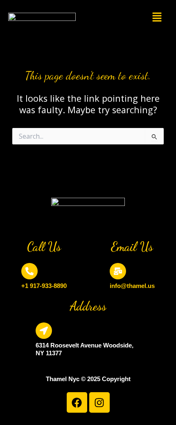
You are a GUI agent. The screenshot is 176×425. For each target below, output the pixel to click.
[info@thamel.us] (118, 271)
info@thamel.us (132, 285)
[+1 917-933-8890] (29, 271)
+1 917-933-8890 (44, 285)
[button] (157, 17)
